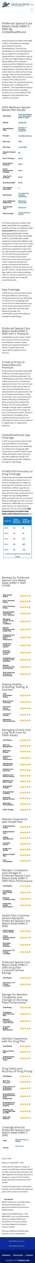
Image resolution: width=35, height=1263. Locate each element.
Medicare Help (24, 1260)
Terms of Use (18, 1255)
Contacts (29, 1255)
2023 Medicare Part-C (16, 1241)
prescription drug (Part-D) (11, 233)
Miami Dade (19, 1146)
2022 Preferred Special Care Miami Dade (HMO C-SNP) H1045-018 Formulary (16, 511)
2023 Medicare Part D (16, 1246)
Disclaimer (6, 1255)
